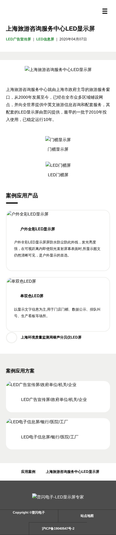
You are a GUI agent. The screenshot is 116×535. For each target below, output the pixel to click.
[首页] (8, 472)
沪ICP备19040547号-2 (58, 528)
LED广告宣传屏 (18, 39)
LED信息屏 (45, 39)
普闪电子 (58, 11)
